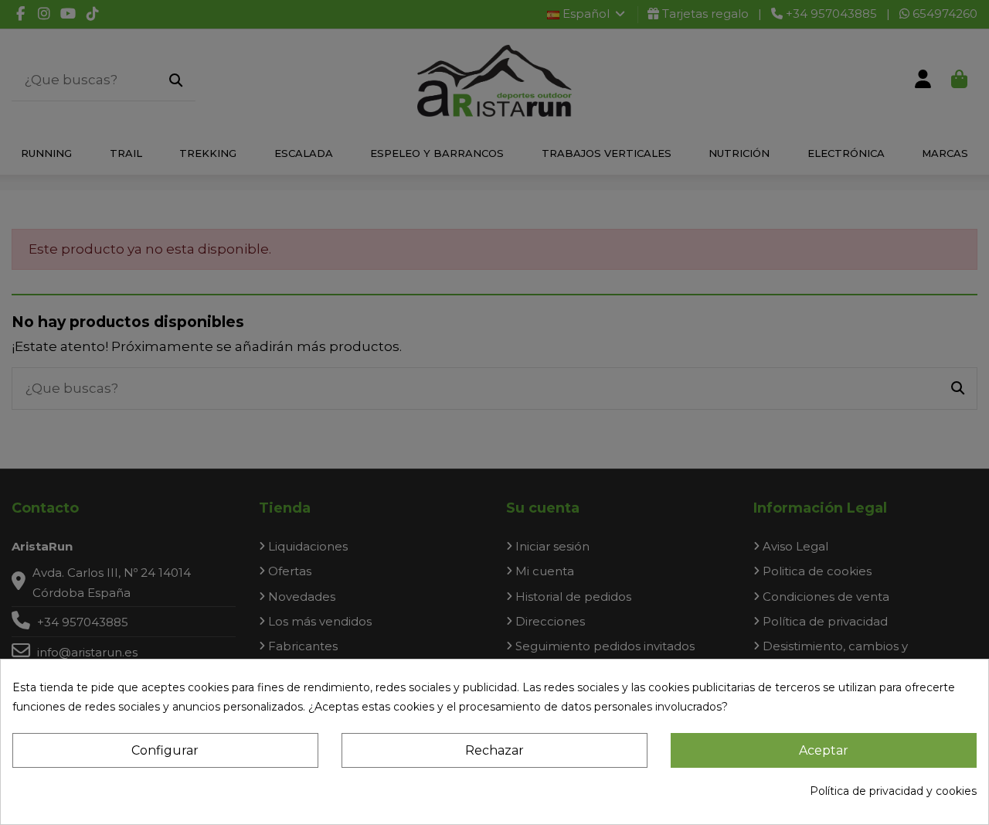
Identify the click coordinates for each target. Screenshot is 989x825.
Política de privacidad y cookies (893, 791)
